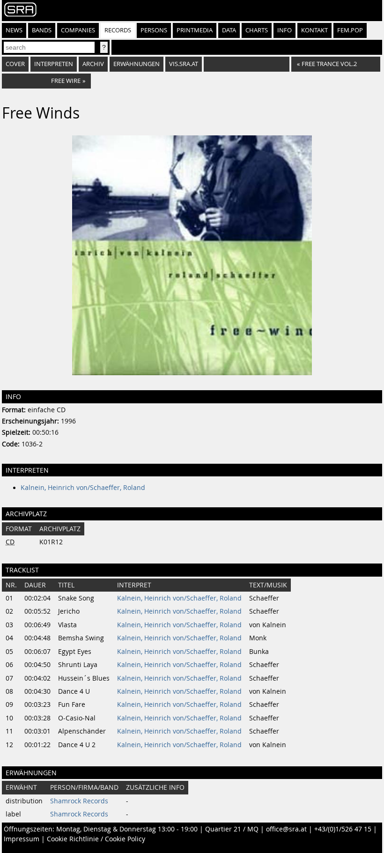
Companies (78, 30)
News (14, 30)
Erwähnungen (136, 64)
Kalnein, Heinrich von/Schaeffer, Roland (83, 487)
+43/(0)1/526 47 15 (342, 829)
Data (229, 30)
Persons (153, 30)
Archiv (93, 64)
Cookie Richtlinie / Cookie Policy (96, 839)
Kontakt (314, 30)
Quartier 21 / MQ (231, 829)
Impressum (21, 839)
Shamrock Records (79, 801)
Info (284, 30)
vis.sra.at (183, 64)
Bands (42, 30)
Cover (15, 64)
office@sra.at (286, 829)
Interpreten (53, 64)
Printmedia (195, 30)
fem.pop (350, 30)
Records (117, 30)
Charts (256, 30)
